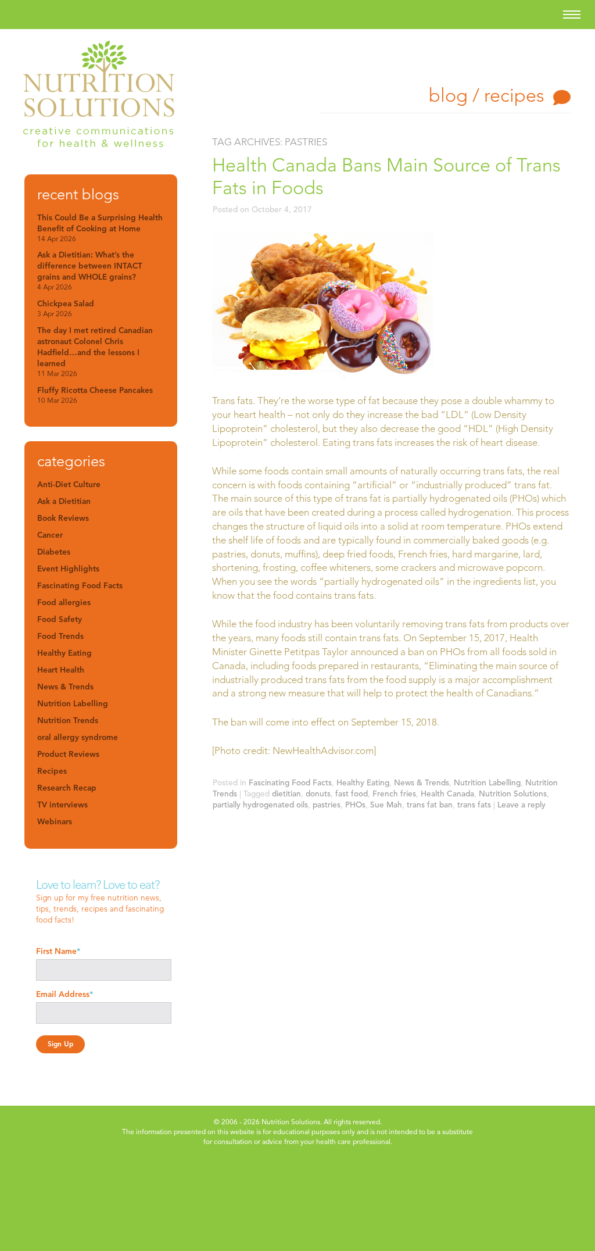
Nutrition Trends (67, 720)
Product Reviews (68, 754)
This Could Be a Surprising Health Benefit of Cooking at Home (100, 228)
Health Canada (447, 794)
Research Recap (66, 788)
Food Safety (59, 619)
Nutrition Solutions (513, 794)
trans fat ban (430, 805)
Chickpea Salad (65, 308)
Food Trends (60, 636)
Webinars (54, 822)
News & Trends (421, 783)
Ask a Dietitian (64, 501)
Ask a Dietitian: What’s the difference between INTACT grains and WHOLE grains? (89, 270)
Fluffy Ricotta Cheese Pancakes (95, 395)
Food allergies (64, 602)
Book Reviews (63, 518)
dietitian (286, 794)
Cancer (50, 535)
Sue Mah (386, 805)
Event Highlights (68, 569)
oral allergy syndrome (77, 737)
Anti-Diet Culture (69, 484)
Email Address (64, 994)
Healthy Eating (362, 783)
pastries (326, 805)
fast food (351, 794)
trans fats (474, 805)
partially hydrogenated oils (260, 805)
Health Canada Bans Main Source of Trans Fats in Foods (386, 176)
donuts (318, 794)
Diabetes (53, 552)
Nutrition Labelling (487, 783)
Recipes (52, 771)
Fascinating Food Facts (290, 783)
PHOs (355, 805)
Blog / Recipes (486, 95)
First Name (58, 951)
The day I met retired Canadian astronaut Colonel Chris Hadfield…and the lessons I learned (95, 352)
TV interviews (62, 805)
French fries (394, 794)
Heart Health (60, 670)
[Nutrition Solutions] (98, 96)
